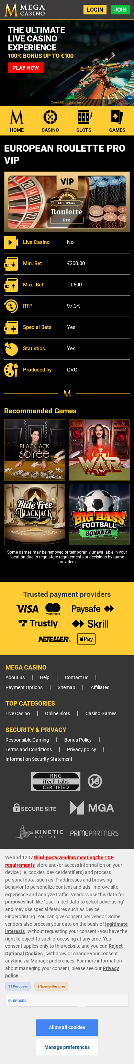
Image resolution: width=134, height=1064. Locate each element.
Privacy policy (81, 750)
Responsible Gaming (27, 740)
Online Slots (57, 714)
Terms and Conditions (28, 750)
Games (117, 130)
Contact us (76, 678)
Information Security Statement (38, 759)
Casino (50, 130)
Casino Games (101, 714)
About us (15, 678)
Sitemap (66, 687)
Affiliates (100, 687)
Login (95, 10)
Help (44, 678)
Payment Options (24, 687)
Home (17, 130)
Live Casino (17, 714)
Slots (83, 130)
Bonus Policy (78, 740)
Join (120, 10)
